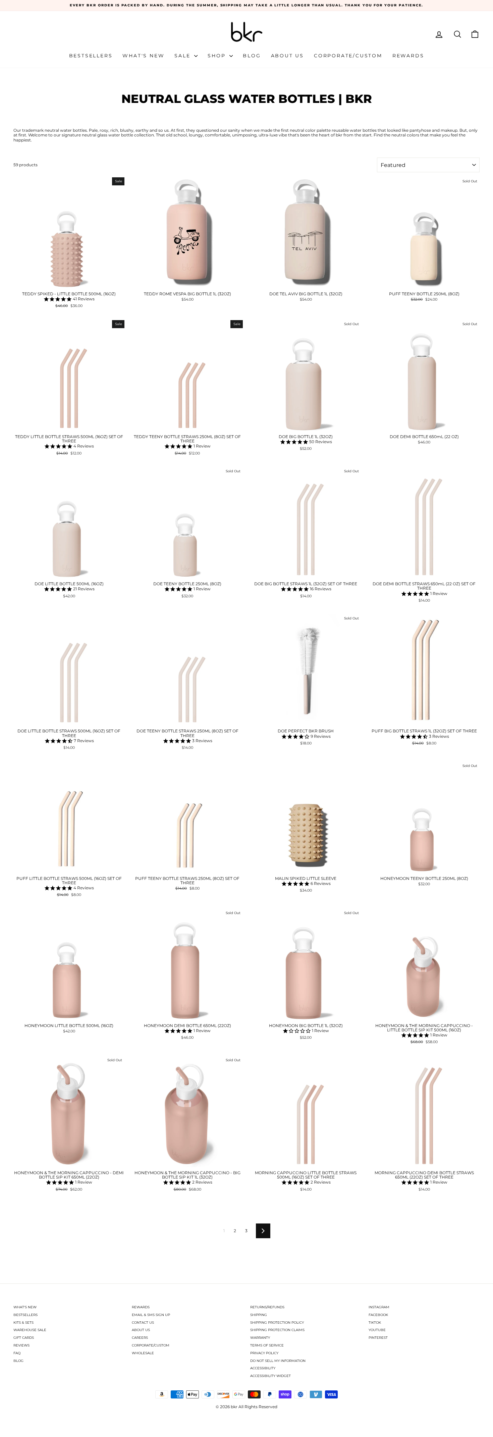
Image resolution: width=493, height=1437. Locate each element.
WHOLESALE (143, 1353)
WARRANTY (260, 1337)
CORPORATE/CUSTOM (150, 1345)
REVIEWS (21, 1345)
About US (287, 56)
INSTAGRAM (379, 1307)
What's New (143, 56)
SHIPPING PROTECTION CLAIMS (277, 1330)
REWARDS (141, 1307)
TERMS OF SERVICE (267, 1345)
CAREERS (140, 1337)
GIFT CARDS (23, 1337)
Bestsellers (91, 56)
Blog (252, 56)
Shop (218, 56)
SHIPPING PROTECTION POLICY (277, 1322)
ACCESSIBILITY (262, 1368)
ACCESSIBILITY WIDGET (270, 1376)
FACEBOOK (378, 1315)
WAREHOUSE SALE (29, 1330)
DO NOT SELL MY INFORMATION (278, 1361)
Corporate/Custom (348, 56)
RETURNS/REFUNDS (267, 1307)
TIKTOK (375, 1322)
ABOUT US (141, 1330)
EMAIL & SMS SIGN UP (151, 1315)
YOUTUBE (377, 1330)
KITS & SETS (23, 1322)
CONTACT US (143, 1322)
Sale (183, 56)
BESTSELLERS (25, 1315)
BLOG (18, 1361)
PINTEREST (378, 1337)
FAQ (16, 1353)
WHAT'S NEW (25, 1307)
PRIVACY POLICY (264, 1353)
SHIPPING (258, 1315)
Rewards (408, 56)
